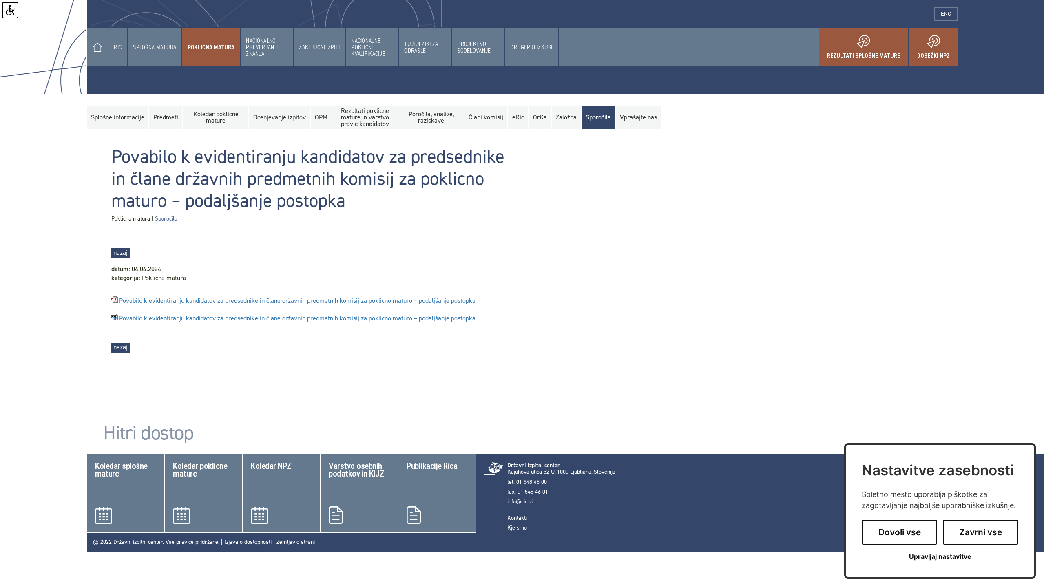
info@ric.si (520, 502)
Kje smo (517, 528)
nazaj (120, 252)
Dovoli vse (899, 532)
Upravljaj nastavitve (940, 557)
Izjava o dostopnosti (248, 542)
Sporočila (166, 219)
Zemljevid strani (295, 542)
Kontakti (517, 518)
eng (949, 14)
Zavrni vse (980, 532)
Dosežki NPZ (937, 53)
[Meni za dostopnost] (10, 10)
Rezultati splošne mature (867, 53)
